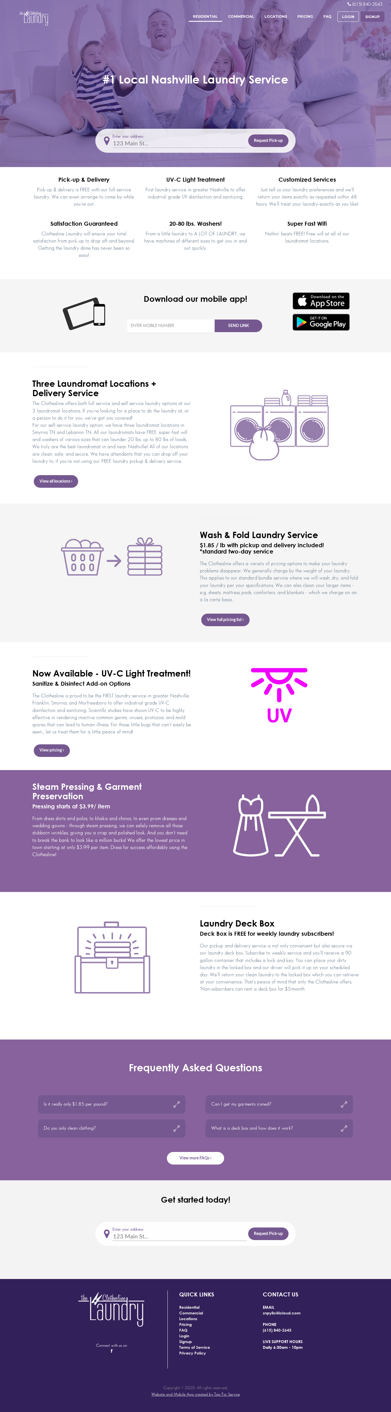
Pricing (305, 16)
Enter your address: (128, 136)
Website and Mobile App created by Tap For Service (195, 1394)
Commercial (241, 16)
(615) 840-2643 (277, 1330)
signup (372, 17)
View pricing (51, 750)
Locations (275, 16)
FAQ (327, 16)
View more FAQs (194, 1158)
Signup (185, 1341)
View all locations (55, 481)
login (348, 17)
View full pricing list (224, 620)
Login (184, 1335)
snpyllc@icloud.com (282, 1312)
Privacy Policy (192, 1352)
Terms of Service (194, 1347)
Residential (205, 16)
